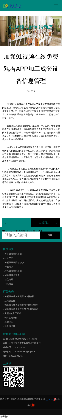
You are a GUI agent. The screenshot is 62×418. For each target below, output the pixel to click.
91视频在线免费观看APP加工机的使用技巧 (45, 222)
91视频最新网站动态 (31, 34)
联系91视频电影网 (13, 271)
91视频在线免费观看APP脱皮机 (19, 296)
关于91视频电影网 (13, 254)
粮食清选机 (10, 326)
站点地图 (9, 279)
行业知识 (9, 266)
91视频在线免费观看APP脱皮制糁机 (21, 305)
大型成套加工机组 (13, 313)
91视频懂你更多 (12, 275)
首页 (15, 34)
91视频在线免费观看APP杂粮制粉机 (21, 309)
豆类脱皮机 (10, 300)
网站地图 (9, 283)
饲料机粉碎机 (11, 317)
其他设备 (9, 322)
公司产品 (9, 258)
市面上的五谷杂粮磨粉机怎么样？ (22, 231)
